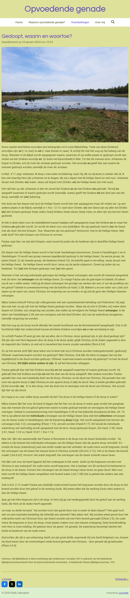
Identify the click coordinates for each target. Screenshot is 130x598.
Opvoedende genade (65, 9)
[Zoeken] (113, 22)
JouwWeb (123, 593)
